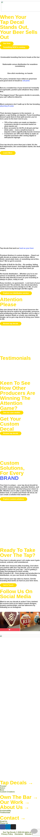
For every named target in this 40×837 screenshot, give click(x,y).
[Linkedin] (8, 826)
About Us (14, 807)
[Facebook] (2, 826)
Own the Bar (19, 797)
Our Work (15, 802)
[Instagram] (13, 826)
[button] (25, 6)
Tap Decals (16, 782)
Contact (13, 818)
